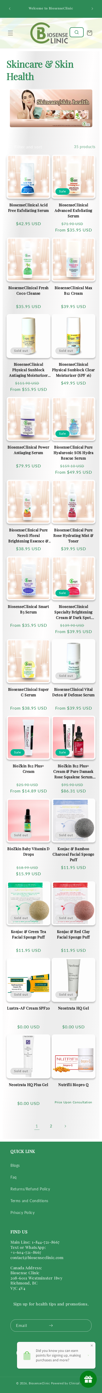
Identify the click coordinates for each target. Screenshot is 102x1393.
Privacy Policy (22, 1212)
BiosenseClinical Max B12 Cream (73, 290)
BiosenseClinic (39, 1383)
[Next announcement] (92, 8)
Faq (13, 1177)
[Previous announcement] (9, 8)
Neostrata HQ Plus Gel (28, 1084)
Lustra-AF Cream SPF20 (28, 1008)
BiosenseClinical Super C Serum (28, 692)
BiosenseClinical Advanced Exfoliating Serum (73, 210)
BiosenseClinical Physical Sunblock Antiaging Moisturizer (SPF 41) (28, 370)
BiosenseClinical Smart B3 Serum (28, 609)
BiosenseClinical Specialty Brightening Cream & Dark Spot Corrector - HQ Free (73, 612)
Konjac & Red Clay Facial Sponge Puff (73, 934)
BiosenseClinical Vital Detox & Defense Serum (73, 692)
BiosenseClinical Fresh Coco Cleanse (28, 290)
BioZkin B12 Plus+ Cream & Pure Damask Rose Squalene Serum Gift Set (73, 771)
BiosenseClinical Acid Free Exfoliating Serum (28, 207)
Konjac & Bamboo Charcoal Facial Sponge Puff (73, 854)
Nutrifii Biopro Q (73, 1084)
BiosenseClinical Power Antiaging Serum (28, 450)
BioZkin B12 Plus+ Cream (28, 768)
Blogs (15, 1165)
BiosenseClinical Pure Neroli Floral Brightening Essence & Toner (28, 535)
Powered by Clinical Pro (68, 1383)
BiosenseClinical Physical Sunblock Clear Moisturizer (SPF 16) (73, 370)
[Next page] (65, 1126)
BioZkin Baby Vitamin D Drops (28, 851)
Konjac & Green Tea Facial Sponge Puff (28, 934)
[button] (10, 33)
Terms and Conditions (29, 1200)
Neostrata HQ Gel (73, 1008)
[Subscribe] (50, 1325)
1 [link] (37, 1126)
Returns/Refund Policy (30, 1189)
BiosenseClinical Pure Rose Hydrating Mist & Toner (73, 535)
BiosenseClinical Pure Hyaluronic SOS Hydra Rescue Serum (74, 453)
